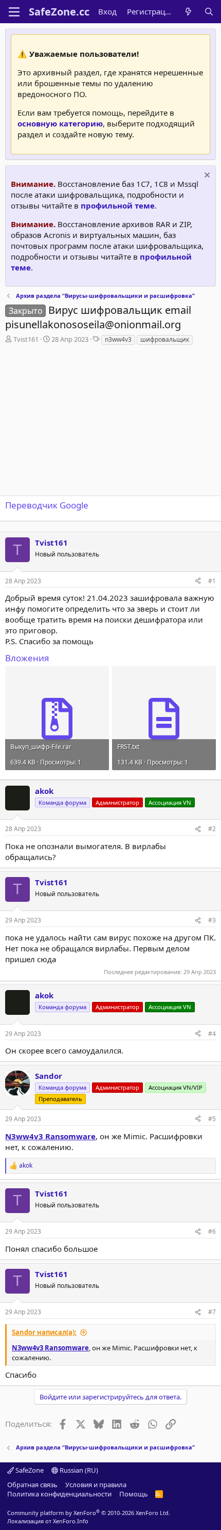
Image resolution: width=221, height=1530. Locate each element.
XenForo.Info (70, 1521)
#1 (212, 581)
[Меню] (14, 12)
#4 (212, 1033)
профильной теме (118, 205)
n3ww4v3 (118, 339)
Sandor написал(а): (44, 1332)
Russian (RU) (78, 1470)
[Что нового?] (188, 11)
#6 (212, 1231)
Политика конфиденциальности (59, 1494)
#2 (212, 828)
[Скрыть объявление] (205, 176)
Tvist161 (26, 339)
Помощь (133, 1494)
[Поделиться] (198, 581)
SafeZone (29, 1470)
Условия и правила (95, 1484)
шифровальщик (164, 339)
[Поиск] (209, 11)
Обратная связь (32, 1484)
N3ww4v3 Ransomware (50, 1136)
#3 (212, 920)
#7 (212, 1312)
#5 (212, 1118)
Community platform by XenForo (88, 1513)
